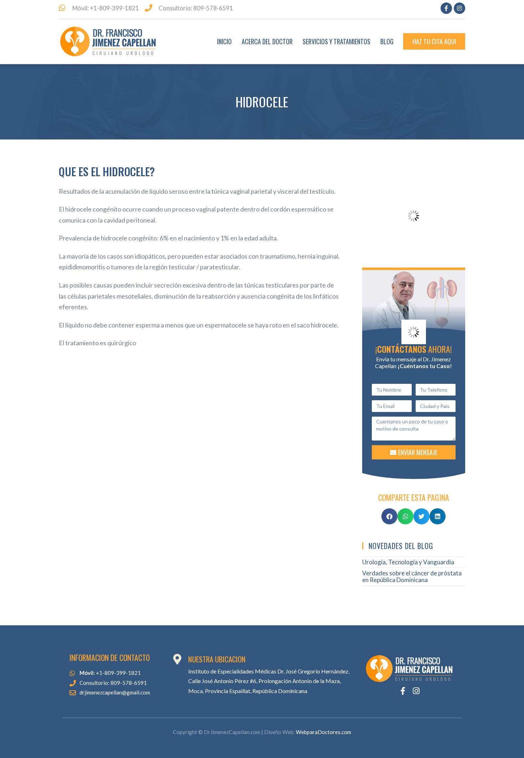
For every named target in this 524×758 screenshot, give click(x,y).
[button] (389, 516)
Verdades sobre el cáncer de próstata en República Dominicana (412, 576)
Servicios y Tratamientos (336, 41)
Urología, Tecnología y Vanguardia (408, 562)
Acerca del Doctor (267, 41)
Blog (387, 41)
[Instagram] (459, 8)
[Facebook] (446, 8)
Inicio (224, 41)
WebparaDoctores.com (323, 732)
